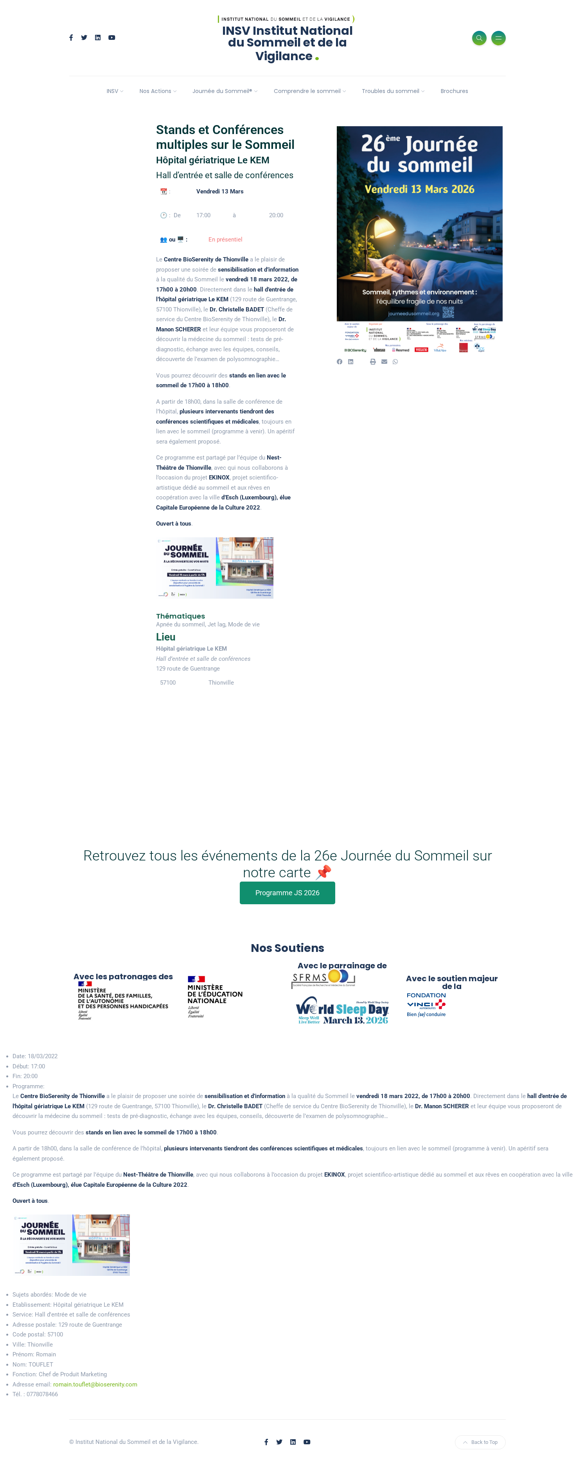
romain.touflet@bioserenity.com (95, 1384)
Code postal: (29, 1334)
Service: (23, 1314)
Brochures (454, 91)
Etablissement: (32, 1304)
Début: (21, 1066)
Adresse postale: (35, 1324)
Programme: (29, 1086)
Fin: (17, 1076)
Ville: (19, 1344)
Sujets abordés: (33, 1294)
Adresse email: (32, 1384)
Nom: (20, 1364)
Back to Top (484, 1442)
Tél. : (19, 1394)
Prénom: (23, 1354)
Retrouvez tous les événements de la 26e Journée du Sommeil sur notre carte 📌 (287, 864)
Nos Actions (155, 91)
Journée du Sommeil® (222, 91)
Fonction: (25, 1374)
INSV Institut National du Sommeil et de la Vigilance (287, 43)
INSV (112, 91)
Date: (19, 1056)
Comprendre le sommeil (307, 91)
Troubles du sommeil (390, 91)
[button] (340, 362)
